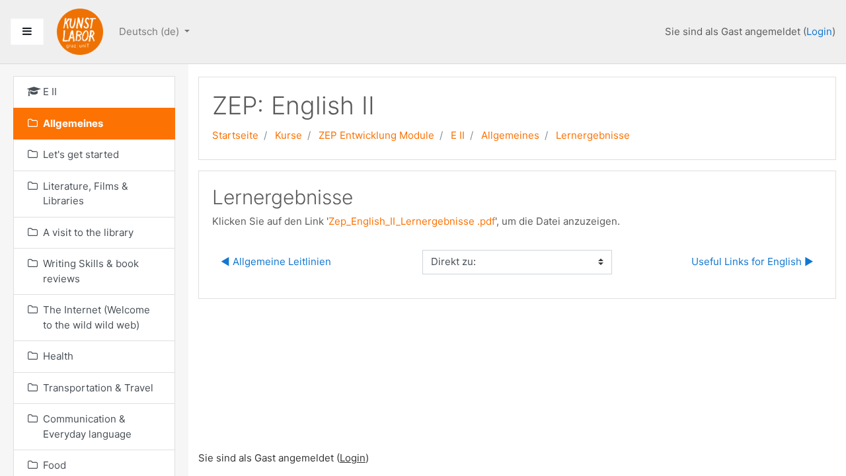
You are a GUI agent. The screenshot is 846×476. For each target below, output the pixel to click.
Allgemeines (510, 135)
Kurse (288, 135)
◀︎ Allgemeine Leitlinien (276, 261)
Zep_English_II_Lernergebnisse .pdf (411, 221)
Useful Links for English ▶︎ (752, 261)
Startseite (235, 135)
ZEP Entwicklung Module (376, 135)
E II (458, 135)
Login (819, 31)
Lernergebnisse (593, 135)
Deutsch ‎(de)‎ (150, 31)
